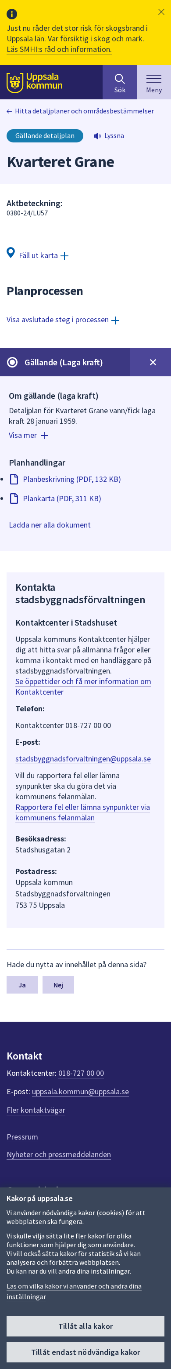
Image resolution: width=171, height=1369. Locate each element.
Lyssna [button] (114, 135)
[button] (161, 12)
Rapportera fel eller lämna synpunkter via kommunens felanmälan (82, 812)
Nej (58, 984)
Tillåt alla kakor (85, 1326)
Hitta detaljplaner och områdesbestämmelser (84, 110)
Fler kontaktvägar (36, 1110)
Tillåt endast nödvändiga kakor (85, 1352)
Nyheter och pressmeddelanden (59, 1154)
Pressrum (22, 1137)
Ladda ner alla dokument (50, 525)
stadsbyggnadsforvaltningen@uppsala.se (83, 759)
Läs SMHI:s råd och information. (59, 49)
